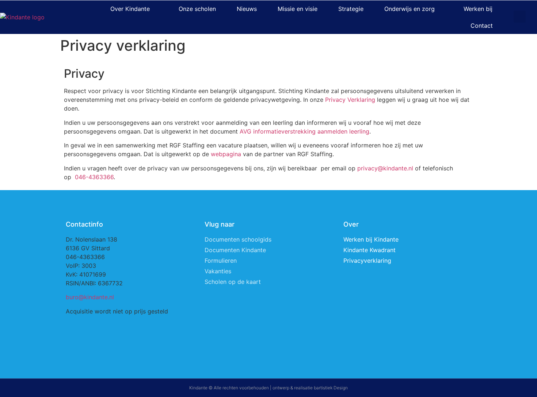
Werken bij (478, 8)
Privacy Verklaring (350, 99)
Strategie (350, 8)
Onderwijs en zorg (409, 8)
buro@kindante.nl (90, 297)
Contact (482, 25)
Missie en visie (297, 8)
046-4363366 (94, 177)
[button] (520, 17)
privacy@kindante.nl (385, 168)
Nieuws (247, 8)
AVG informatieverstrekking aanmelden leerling (304, 131)
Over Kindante (130, 8)
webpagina (226, 154)
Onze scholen (197, 8)
